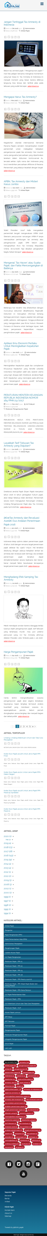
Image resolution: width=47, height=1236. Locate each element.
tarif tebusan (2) (10, 1123)
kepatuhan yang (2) (29, 1120)
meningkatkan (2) (11, 1140)
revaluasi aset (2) (11, 1127)
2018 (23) (8, 847)
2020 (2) (7, 836)
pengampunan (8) (20, 1069)
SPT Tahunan (9, 1021)
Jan (14, 352)
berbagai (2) (33, 1137)
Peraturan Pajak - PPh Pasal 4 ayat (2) (18, 979)
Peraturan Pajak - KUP (13, 1008)
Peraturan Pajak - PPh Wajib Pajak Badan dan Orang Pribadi (21, 985)
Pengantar (8, 930)
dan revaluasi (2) (25, 1123)
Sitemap (8, 1216)
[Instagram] (28, 1164)
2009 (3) (7, 880)
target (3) (20, 1086)
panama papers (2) (26, 1113)
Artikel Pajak (25, 31)
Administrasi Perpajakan (13, 944)
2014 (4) (7, 864)
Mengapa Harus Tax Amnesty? (20, 96)
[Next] (32, 726)
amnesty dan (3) (10, 1083)
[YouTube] (23, 1174)
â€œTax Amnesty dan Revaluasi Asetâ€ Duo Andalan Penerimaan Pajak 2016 (22, 521)
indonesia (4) (9, 1076)
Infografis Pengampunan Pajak (16, 1039)
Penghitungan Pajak (12, 948)
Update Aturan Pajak (12, 953)
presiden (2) (9, 1137)
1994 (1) (7, 913)
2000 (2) (8, 892)
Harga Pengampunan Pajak (18, 651)
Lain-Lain (8, 1048)
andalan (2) (37, 1144)
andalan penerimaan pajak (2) (15, 1106)
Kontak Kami (9, 1210)
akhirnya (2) (36, 1140)
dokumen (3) (9, 1086)
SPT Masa (8, 1017)
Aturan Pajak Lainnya (12, 1012)
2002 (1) (7, 888)
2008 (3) (8, 884)
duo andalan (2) (25, 1127)
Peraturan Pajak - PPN (13, 999)
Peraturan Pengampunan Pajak (17, 409)
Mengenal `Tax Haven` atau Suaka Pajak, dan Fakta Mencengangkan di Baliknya (23, 265)
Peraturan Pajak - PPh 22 (13, 966)
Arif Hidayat (30, 404)
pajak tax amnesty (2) (12, 1093)
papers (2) (8, 1133)
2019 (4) (7, 843)
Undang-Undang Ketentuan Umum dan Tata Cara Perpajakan (23, 739)
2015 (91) (8, 859)
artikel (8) (8, 1069)
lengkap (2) (20, 1147)
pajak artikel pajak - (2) (13, 1089)
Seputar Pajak (10, 1192)
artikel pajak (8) (10, 1065)
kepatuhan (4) (10, 1079)
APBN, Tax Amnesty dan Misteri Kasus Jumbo (21, 183)
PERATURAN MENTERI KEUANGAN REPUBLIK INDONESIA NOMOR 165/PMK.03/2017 (23, 398)
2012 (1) (7, 872)
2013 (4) (7, 868)
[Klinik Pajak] (23, 5)
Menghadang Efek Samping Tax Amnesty (21, 578)
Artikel (7, 1202)
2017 (17, 404)
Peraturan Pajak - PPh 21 (13, 961)
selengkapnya (33, 86)
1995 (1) (7, 909)
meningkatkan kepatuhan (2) (15, 1117)
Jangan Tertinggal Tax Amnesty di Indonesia (22, 23)
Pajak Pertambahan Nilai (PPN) (16, 939)
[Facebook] (9, 1164)
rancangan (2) (21, 1137)
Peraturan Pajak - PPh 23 (13, 970)
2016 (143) (8, 855)
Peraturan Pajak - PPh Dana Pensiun (18, 990)
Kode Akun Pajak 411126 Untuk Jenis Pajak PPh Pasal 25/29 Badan (22, 792)
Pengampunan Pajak (12, 1030)
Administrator (30, 28)
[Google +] (38, 1164)
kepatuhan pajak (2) (12, 1120)
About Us (8, 1213)
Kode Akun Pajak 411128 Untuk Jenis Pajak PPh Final (22, 755)
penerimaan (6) (28, 1072)
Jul (13, 583)
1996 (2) (7, 905)
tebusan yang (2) (11, 1113)
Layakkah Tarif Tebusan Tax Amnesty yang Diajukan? (19, 444)
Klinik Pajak (9, 1207)
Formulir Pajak (10, 1026)
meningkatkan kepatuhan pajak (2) (17, 1096)
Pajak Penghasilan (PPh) (13, 935)
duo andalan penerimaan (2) (15, 1103)
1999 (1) (7, 896)
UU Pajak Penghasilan (13, 957)
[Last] (35, 726)
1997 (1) (7, 901)
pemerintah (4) (33, 1076)
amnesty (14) (24, 1062)
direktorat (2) (24, 1140)
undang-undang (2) (12, 1144)
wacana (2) (9, 1147)
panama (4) (21, 1076)
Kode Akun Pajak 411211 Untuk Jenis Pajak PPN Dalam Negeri (22, 773)
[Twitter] (18, 1164)
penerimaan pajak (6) (12, 1072)
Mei (12, 100)
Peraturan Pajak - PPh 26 (14, 975)
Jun (13, 449)
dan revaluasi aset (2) (34, 1099)
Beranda (8, 1196)
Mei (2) (8, 840)
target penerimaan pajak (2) (15, 1110)
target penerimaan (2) (32, 1130)
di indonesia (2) (33, 1110)
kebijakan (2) (19, 1133)
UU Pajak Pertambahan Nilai (15, 994)
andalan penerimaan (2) (13, 1130)
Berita (7, 1199)
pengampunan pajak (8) (27, 1065)
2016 (16, 28)
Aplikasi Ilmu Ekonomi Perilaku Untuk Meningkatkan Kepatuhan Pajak (21, 346)
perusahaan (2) (32, 1133)
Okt (13, 28)
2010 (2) (7, 876)
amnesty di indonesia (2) (33, 1089)
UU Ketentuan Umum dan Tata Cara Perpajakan (22, 1003)
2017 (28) (8, 851)
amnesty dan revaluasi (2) (14, 1099)
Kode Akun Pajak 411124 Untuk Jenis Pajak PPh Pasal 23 (22, 810)
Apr (14, 188)
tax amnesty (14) (11, 1062)
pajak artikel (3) (24, 1083)
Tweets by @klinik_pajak (14, 1227)
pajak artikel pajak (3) (25, 1079)
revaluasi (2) (26, 1144)
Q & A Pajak (9, 1044)
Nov (13, 404)
